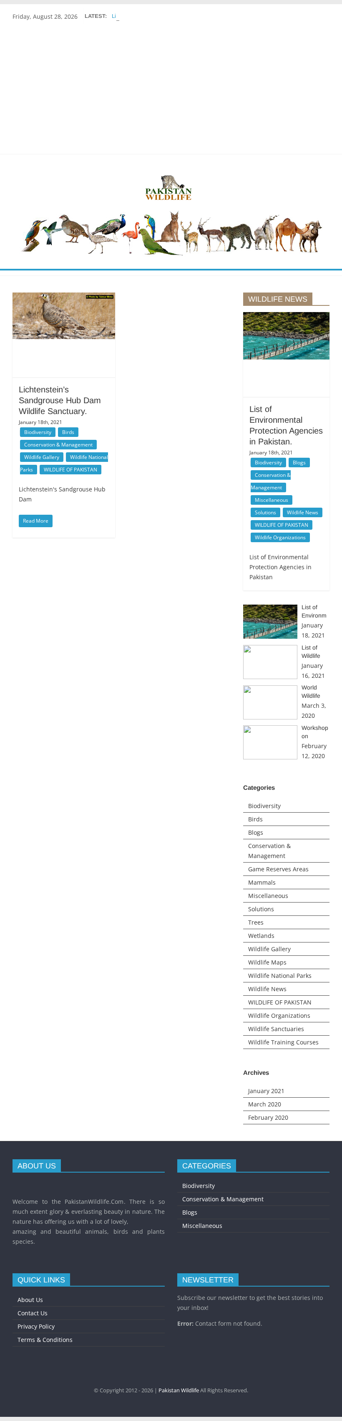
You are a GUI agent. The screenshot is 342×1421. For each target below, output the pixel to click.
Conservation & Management (58, 444)
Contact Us (33, 1313)
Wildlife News (302, 512)
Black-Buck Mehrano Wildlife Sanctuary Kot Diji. (170, 16)
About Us (30, 1300)
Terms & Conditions (45, 1340)
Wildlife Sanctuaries (276, 1029)
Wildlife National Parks (280, 976)
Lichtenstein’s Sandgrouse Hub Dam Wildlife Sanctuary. (60, 400)
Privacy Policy (36, 1326)
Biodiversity (37, 432)
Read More (35, 520)
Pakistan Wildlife (178, 1390)
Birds (68, 432)
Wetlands (261, 936)
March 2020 (264, 1104)
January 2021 (266, 1091)
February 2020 (268, 1117)
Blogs (299, 462)
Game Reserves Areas (278, 869)
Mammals (262, 882)
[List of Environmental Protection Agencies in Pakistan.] (286, 336)
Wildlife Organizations (280, 537)
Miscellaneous (271, 499)
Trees (256, 922)
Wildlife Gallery (41, 457)
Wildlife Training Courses (283, 1042)
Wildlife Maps (267, 962)
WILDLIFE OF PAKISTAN (70, 469)
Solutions (265, 512)
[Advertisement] (171, 87)
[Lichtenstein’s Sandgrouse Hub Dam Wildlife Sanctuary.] (64, 316)
